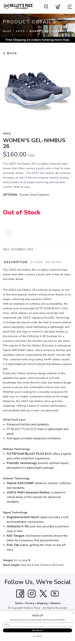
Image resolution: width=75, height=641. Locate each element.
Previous (9, 91)
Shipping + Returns (48, 603)
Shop (7, 31)
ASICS (20, 31)
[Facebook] (20, 593)
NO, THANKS (37, 636)
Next (66, 91)
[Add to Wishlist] (8, 233)
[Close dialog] (73, 613)
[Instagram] (32, 593)
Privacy (29, 603)
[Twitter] (43, 593)
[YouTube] (55, 593)
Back (11, 53)
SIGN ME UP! (37, 630)
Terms (18, 603)
